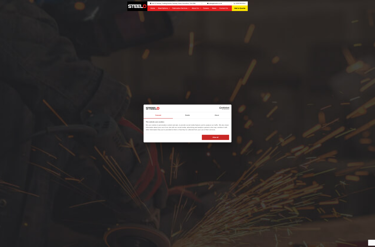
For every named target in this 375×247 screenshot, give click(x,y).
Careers (206, 8)
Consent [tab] (158, 115)
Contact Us (223, 8)
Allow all (215, 137)
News (214, 8)
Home (152, 8)
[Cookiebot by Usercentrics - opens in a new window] (220, 108)
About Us (195, 8)
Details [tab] (187, 115)
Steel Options (163, 8)
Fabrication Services (180, 8)
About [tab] (217, 115)
